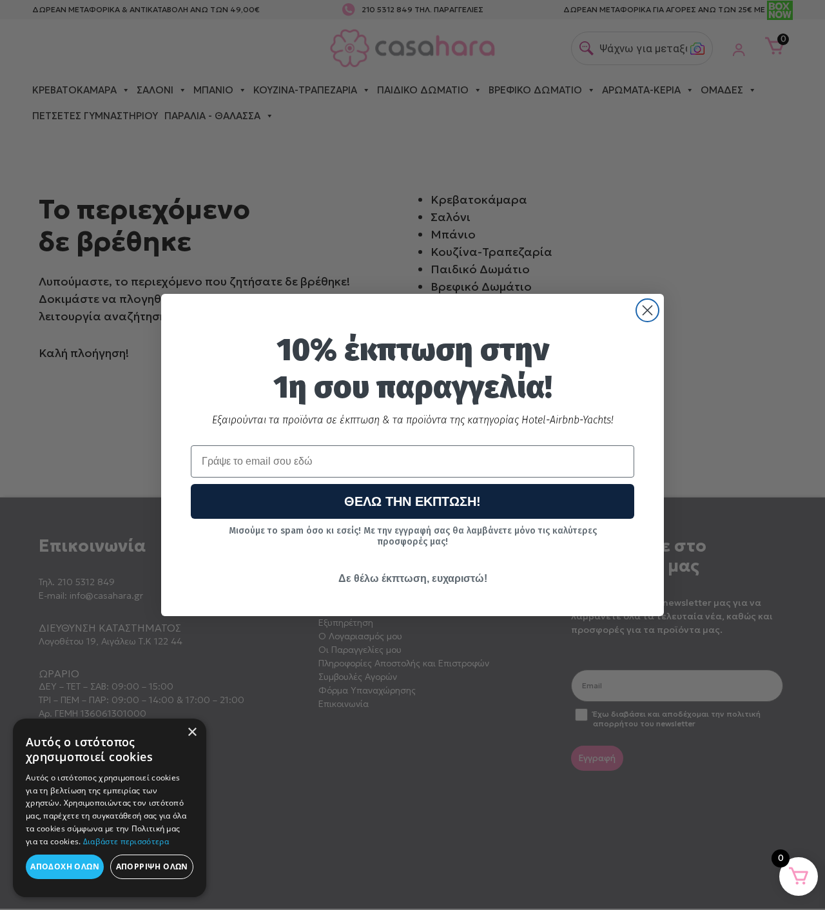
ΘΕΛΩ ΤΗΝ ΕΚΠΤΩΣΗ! (412, 501)
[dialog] (109, 808)
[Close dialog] (647, 310)
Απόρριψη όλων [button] (152, 866)
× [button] (192, 732)
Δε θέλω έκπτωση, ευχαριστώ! (412, 578)
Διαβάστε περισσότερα (126, 841)
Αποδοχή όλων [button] (64, 866)
